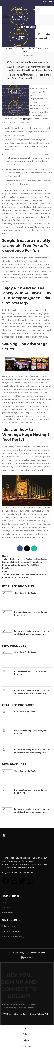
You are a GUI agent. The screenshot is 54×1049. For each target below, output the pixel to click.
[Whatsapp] (30, 880)
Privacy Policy (8, 926)
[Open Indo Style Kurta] (7, 598)
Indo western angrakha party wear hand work (31, 613)
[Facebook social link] (20, 548)
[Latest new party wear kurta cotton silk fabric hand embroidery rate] (7, 637)
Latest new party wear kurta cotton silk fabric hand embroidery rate (32, 632)
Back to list (7, 568)
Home (4, 23)
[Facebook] (6, 880)
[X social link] (27, 548)
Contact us (7, 912)
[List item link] (27, 868)
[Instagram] (14, 880)
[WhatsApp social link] (34, 548)
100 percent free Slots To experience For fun (28, 62)
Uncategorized (17, 23)
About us (6, 907)
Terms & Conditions (11, 931)
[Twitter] (22, 880)
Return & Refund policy (13, 936)
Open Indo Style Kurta (25, 593)
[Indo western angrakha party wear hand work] (7, 617)
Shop (4, 902)
